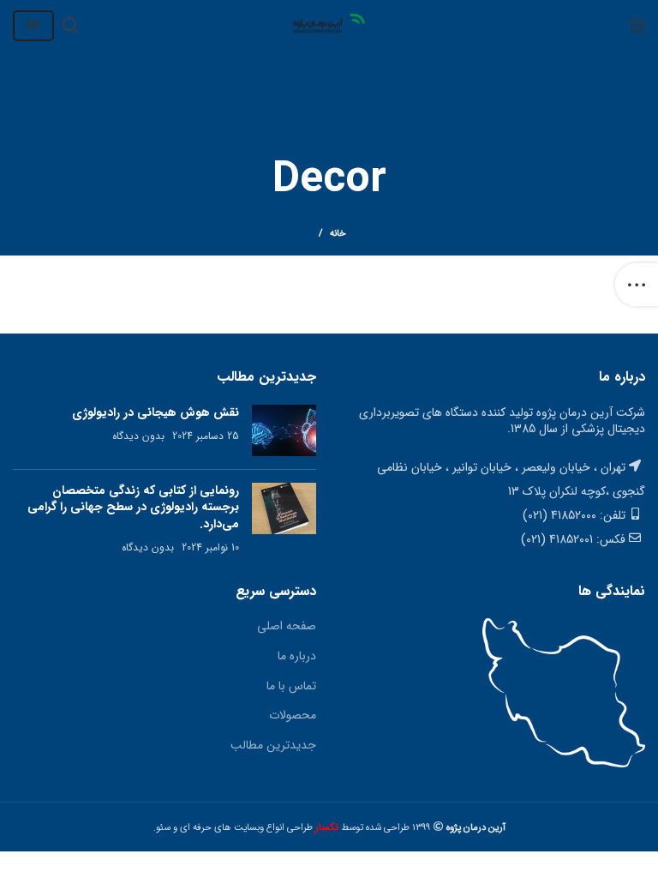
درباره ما (297, 655)
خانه (338, 234)
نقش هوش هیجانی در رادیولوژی (155, 412)
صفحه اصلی (286, 625)
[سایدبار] (636, 284)
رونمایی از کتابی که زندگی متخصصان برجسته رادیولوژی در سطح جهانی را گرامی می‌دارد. (133, 507)
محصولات (292, 715)
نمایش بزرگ (346, 303)
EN (33, 25)
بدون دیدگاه (138, 436)
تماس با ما (291, 686)
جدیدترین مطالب (273, 745)
